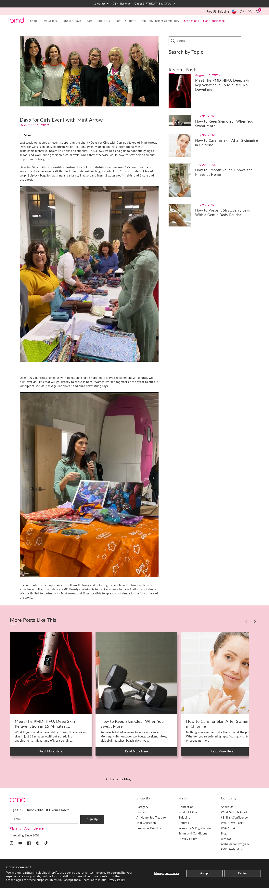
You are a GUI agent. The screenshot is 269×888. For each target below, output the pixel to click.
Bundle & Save (71, 20)
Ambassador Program (235, 844)
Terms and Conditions (193, 833)
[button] (242, 11)
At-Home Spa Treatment (152, 817)
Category (142, 807)
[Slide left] (246, 621)
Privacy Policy (116, 880)
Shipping (184, 817)
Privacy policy (188, 838)
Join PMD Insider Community (159, 20)
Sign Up (92, 819)
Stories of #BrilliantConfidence (204, 20)
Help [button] (182, 798)
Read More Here (54, 753)
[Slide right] (254, 621)
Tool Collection (146, 822)
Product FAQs (188, 812)
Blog (117, 20)
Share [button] (28, 135)
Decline (242, 873)
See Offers (165, 3)
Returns (184, 822)
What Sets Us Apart (234, 812)
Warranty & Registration (195, 828)
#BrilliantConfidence (27, 828)
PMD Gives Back (232, 822)
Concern (141, 812)
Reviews (226, 838)
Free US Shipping (217, 11)
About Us (227, 807)
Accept (204, 873)
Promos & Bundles (148, 828)
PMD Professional (233, 849)
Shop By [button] (143, 798)
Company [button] (229, 798)
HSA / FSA (228, 828)
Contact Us (186, 807)
